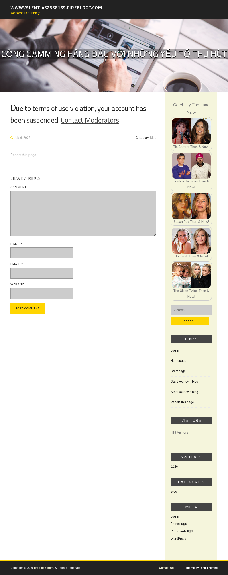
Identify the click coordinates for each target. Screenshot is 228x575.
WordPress (178, 538)
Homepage (178, 360)
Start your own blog (184, 381)
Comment (18, 187)
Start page (178, 371)
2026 (174, 466)
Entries (179, 524)
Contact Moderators (90, 120)
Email (16, 264)
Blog (153, 137)
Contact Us (166, 567)
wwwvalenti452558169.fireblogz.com (56, 7)
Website (17, 284)
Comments (182, 531)
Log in (175, 350)
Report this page (23, 155)
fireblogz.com (43, 567)
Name (16, 244)
